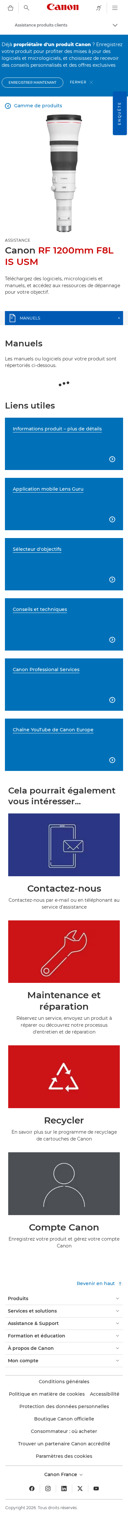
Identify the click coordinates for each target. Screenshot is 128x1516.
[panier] (10, 8)
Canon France (61, 1474)
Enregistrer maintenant (32, 82)
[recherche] (26, 8)
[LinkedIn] (64, 1488)
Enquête (119, 113)
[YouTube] (96, 1488)
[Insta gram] (48, 1488)
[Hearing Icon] (99, 8)
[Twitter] (80, 1488)
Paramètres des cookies (64, 1456)
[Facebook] (31, 1488)
